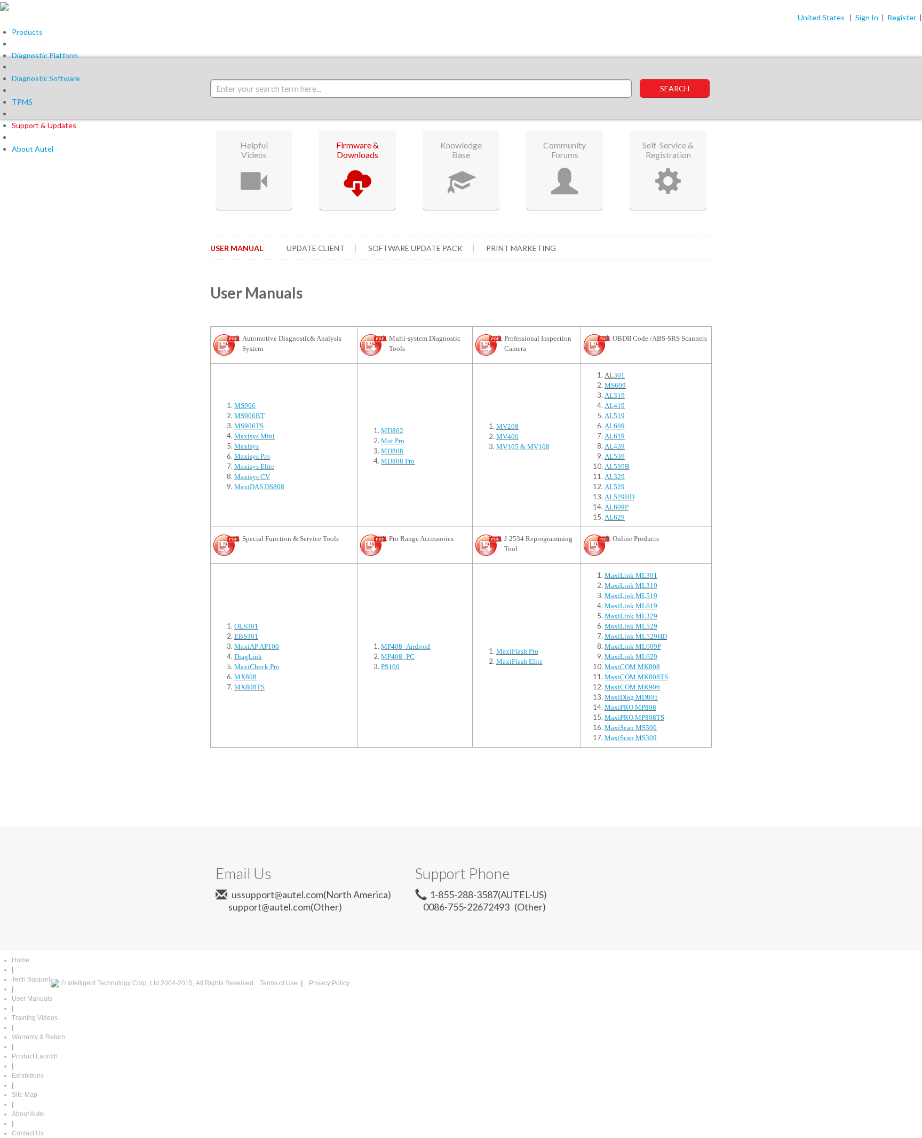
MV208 (507, 426)
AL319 (615, 395)
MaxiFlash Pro (517, 651)
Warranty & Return (38, 1037)
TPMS (22, 101)
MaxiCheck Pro (257, 667)
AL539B (617, 466)
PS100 (390, 667)
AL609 (615, 426)
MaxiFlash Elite (519, 661)
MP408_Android (405, 646)
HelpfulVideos (254, 150)
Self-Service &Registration (668, 150)
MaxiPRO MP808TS (634, 717)
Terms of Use (279, 983)
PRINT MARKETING (521, 248)
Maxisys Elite (254, 466)
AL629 (615, 517)
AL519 (615, 416)
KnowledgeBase (461, 150)
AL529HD (619, 497)
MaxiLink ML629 (631, 657)
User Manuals (32, 998)
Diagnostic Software (46, 78)
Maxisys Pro (252, 456)
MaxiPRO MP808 (630, 707)
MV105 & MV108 (523, 447)
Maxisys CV (252, 477)
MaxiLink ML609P (633, 646)
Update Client (316, 248)
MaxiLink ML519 (631, 596)
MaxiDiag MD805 (631, 697)
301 (619, 375)
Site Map (24, 1094)
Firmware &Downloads (357, 150)
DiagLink (248, 657)
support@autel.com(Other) (281, 907)
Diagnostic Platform (45, 55)
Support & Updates (44, 125)
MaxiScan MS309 (631, 738)
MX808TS (249, 687)
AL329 (615, 477)
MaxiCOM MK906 (632, 687)
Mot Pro (392, 441)
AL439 (615, 446)
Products (27, 31)
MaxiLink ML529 (631, 626)
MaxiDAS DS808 (259, 487)
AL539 (615, 456)
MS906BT (249, 416)
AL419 (615, 406)
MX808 (245, 677)
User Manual (236, 248)
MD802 (392, 431)
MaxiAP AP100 (256, 646)
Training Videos (35, 1018)
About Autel (32, 148)
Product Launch (35, 1056)
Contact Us (28, 1133)
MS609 (615, 385)
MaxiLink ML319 (631, 586)
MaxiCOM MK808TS (636, 677)
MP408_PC (398, 657)
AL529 (615, 487)
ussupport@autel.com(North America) (310, 894)
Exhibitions (28, 1075)
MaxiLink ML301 (631, 575)
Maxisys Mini (254, 436)
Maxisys (246, 446)
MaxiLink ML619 (631, 606)
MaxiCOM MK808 (632, 667)
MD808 (392, 451)
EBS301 (246, 636)
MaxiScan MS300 (631, 728)
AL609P (617, 507)
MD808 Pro (398, 461)
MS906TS (249, 426)
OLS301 (246, 626)
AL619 (615, 436)
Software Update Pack (415, 248)
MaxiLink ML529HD (636, 636)
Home (20, 960)
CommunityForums (564, 150)
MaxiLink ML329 (631, 616)
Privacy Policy (329, 983)
